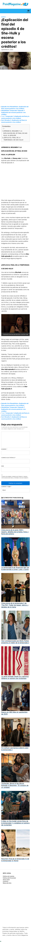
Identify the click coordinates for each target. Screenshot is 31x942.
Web (2, 466)
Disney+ (3, 16)
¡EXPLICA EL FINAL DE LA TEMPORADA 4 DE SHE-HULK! (13, 139)
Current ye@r (6, 486)
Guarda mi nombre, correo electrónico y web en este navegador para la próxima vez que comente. (15, 477)
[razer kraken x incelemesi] (15, 941)
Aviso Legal (6, 879)
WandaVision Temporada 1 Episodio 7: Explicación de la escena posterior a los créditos (13, 112)
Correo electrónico (8, 457)
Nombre (4, 449)
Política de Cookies (8, 876)
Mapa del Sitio (7, 883)
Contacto (5, 881)
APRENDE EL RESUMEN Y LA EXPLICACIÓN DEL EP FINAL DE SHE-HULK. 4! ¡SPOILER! (15, 133)
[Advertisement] (15, 88)
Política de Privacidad (9, 877)
